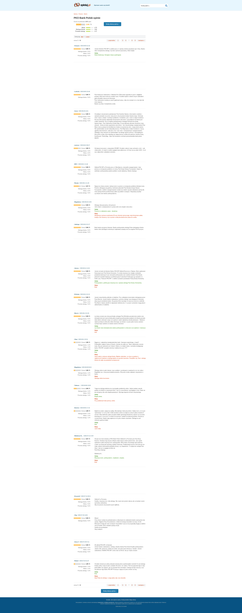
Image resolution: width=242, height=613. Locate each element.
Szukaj (166, 5)
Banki (85, 14)
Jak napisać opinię (116, 600)
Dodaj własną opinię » (112, 24)
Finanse (81, 14)
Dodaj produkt (125, 600)
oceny (87, 36)
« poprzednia (111, 40)
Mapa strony (133, 600)
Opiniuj (75, 14)
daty (82, 36)
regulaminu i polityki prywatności (106, 602)
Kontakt (108, 600)
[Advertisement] (110, 75)
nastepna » (141, 40)
